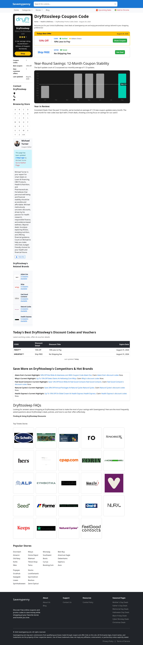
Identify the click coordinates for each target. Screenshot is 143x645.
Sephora (61, 562)
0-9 (24, 135)
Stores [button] (38, 10)
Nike (15, 565)
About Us (46, 602)
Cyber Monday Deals (121, 619)
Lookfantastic (33, 573)
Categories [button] (26, 10)
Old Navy (16, 558)
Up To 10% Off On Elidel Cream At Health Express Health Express (70, 393)
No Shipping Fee (62, 53)
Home (16, 10)
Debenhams (63, 558)
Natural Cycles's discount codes (112, 388)
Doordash (17, 552)
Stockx (30, 570)
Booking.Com (48, 565)
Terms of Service (123, 641)
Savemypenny (21, 4)
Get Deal (120, 52)
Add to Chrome (123, 10)
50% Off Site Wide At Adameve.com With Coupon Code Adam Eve (66, 375)
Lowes (15, 580)
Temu (30, 565)
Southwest (47, 555)
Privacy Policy (108, 641)
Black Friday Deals (120, 616)
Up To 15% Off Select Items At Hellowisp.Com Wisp (56, 378)
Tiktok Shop (32, 562)
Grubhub (16, 573)
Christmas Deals (119, 622)
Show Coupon (120, 40)
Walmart (31, 558)
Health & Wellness (47, 22)
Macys (30, 552)
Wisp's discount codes (90, 378)
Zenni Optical (33, 583)
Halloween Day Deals (121, 612)
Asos (60, 565)
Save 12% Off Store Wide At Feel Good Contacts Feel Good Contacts (74, 382)
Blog (47, 10)
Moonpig (46, 552)
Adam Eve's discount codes (108, 375)
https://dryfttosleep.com (23, 32)
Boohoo (31, 580)
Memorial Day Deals (120, 609)
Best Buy (61, 552)
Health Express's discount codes (114, 393)
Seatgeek (16, 577)
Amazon (16, 555)
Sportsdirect (33, 577)
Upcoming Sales (104, 10)
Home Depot (33, 555)
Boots (45, 558)
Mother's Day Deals (120, 602)
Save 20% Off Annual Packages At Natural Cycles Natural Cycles (69, 388)
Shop (23, 53)
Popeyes (16, 570)
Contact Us (67, 602)
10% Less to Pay (62, 41)
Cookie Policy (88, 602)
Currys (45, 562)
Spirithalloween (19, 583)
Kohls (15, 562)
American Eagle (64, 555)
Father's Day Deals (120, 606)
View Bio (21, 257)
